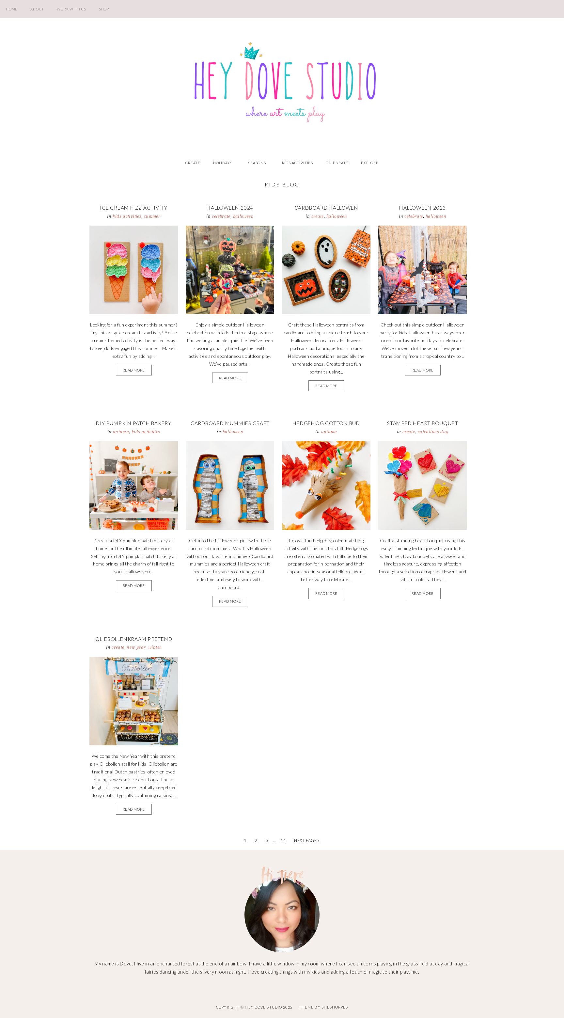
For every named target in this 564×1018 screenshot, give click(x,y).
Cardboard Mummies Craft (230, 423)
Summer (152, 216)
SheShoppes (334, 1007)
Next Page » (307, 840)
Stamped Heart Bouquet (422, 423)
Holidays (222, 163)
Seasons (257, 163)
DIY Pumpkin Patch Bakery (133, 423)
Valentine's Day (432, 431)
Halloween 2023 (422, 208)
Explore (370, 163)
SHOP (104, 9)
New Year (136, 647)
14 (283, 840)
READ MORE (134, 370)
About (37, 9)
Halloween (243, 216)
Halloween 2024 (230, 208)
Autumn (121, 431)
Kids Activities (297, 163)
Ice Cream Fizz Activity (133, 208)
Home (12, 9)
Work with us (71, 9)
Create (192, 163)
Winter (154, 647)
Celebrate (337, 163)
